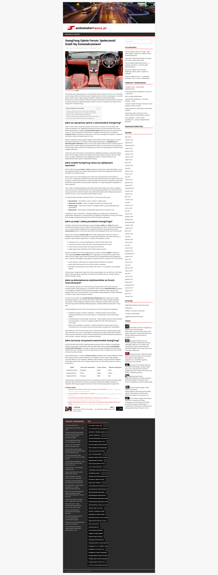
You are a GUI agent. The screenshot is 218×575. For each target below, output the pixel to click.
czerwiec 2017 (129, 296)
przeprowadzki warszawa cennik (98, 498)
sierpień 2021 (129, 194)
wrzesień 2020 (129, 225)
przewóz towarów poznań (96, 511)
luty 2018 (127, 273)
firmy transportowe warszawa (97, 448)
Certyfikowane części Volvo (96, 441)
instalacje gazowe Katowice (96, 451)
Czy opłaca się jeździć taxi (71, 425)
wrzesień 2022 (129, 157)
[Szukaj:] (138, 41)
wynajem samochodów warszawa (98, 559)
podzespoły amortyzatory (96, 479)
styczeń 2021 (128, 214)
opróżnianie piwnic (94, 473)
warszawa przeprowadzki (96, 540)
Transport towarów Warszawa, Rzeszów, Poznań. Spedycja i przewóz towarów (75, 457)
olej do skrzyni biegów (95, 467)
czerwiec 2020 (129, 234)
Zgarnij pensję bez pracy (136, 376)
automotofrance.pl (83, 48)
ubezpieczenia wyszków (95, 536)
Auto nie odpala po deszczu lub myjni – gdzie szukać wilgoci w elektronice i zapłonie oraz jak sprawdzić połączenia (138, 53)
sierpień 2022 (129, 159)
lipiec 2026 (128, 137)
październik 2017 (129, 285)
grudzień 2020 (129, 216)
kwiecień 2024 (129, 151)
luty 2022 (127, 177)
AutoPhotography (69, 90)
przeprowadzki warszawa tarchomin (99, 502)
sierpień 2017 (129, 290)
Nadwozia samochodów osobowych (99, 457)
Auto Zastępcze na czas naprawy (98, 429)
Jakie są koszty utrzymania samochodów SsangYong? (80, 118)
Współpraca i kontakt (72, 34)
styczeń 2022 (128, 179)
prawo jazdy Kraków (94, 483)
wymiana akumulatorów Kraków (98, 543)
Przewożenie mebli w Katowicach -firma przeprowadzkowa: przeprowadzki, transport (74, 517)
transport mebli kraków (95, 533)
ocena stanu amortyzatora (96, 463)
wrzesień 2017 (129, 288)
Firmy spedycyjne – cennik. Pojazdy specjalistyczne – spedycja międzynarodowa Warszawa (137, 119)
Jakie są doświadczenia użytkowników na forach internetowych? (83, 116)
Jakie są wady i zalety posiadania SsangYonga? (79, 114)
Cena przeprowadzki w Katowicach (98, 438)
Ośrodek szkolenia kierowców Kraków (99, 476)
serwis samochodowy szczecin (97, 521)
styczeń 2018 (128, 276)
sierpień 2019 (129, 256)
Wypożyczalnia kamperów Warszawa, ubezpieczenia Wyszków (88, 389)
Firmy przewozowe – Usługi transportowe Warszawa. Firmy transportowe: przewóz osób (73, 505)
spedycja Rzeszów (93, 524)
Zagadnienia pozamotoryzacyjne (134, 316)
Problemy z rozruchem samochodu (135, 311)
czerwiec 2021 (129, 199)
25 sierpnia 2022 (71, 48)
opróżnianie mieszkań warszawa (98, 470)
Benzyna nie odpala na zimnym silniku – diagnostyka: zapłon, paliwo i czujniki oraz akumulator (136, 71)
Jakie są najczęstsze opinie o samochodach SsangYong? (81, 111)
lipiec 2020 (128, 231)
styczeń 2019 (128, 262)
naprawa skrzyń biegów (95, 460)
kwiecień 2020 (129, 239)
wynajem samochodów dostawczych (99, 555)
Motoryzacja (93, 48)
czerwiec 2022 (129, 165)
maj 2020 (127, 236)
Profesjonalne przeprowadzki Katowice (100, 486)
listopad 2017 (129, 282)
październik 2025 (129, 145)
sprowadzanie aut (93, 527)
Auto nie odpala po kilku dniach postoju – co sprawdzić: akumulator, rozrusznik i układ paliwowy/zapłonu (137, 65)
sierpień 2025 (129, 148)
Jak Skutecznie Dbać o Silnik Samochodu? (140, 354)
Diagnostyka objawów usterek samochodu (137, 305)
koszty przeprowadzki (95, 454)
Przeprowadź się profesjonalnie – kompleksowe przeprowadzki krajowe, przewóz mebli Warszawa (75, 450)
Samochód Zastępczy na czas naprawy (99, 517)
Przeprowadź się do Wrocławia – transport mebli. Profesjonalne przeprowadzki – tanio (73, 528)
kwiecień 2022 (129, 171)
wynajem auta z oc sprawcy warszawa (99, 546)
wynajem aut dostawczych (96, 549)
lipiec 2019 (128, 259)
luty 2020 (127, 245)
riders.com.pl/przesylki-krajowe (133, 96)
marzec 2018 (128, 271)
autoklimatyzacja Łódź (95, 425)
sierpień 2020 (129, 228)
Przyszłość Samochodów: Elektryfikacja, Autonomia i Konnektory (88, 398)
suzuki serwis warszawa (95, 530)
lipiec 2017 (128, 293)
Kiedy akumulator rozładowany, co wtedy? (82, 393)
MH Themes (88, 571)
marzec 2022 (128, 174)
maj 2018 (127, 265)
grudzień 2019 (129, 251)
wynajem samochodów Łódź (96, 562)
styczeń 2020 (128, 248)
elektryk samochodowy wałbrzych (98, 444)
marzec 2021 (128, 208)
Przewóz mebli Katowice (95, 508)
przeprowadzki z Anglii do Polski (98, 505)
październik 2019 (129, 253)
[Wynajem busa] (109, 22)
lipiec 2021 (128, 196)
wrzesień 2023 (129, 154)
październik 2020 (129, 222)
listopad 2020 (129, 219)
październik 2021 (129, 188)
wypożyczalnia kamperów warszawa (99, 565)
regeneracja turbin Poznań (96, 514)
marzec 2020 (128, 242)
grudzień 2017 (129, 279)
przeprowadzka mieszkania (96, 492)
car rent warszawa (94, 435)
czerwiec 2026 (129, 140)
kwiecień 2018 (129, 268)
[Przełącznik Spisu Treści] (97, 108)
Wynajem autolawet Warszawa (97, 552)
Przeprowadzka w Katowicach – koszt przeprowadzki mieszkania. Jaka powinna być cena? (75, 463)
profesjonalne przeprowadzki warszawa (100, 489)
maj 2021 (127, 202)
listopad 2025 (129, 142)
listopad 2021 (129, 185)
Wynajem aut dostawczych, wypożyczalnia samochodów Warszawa (72, 511)
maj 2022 (127, 168)
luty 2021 (127, 211)
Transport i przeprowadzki (132, 313)
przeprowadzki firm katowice (97, 495)
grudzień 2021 (129, 182)
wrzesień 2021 (129, 191)
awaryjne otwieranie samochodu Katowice (101, 432)
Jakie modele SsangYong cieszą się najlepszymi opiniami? (81, 113)
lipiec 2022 (128, 162)
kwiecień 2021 (129, 205)
